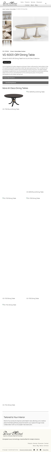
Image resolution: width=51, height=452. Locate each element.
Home (4, 9)
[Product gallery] (30, 29)
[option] (7, 25)
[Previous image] (14, 29)
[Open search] (45, 3)
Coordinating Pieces (10, 82)
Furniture (7, 9)
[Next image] (46, 29)
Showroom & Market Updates (26, 449)
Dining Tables (13, 9)
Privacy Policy (45, 449)
